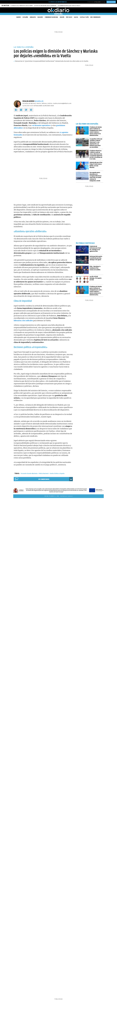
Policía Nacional (43, 473)
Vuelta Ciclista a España (57, 473)
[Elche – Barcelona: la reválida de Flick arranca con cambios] (83, 270)
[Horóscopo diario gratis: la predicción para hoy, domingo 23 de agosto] (83, 260)
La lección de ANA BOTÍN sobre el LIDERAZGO (45, 5)
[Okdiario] (58, 10)
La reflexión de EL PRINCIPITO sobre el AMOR (21, 5)
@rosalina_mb (39, 101)
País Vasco (69, 17)
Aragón (62, 17)
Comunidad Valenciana (51, 17)
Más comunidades (95, 17)
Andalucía (33, 17)
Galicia (76, 17)
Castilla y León (84, 17)
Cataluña (25, 17)
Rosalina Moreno (28, 101)
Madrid (18, 17)
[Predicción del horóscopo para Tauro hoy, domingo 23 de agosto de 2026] (83, 250)
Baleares (40, 17)
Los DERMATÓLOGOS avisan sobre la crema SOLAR (70, 5)
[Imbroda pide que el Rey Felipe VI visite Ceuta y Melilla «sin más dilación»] (83, 166)
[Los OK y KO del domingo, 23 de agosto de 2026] (83, 280)
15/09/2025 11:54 (27, 106)
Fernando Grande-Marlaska (29, 473)
